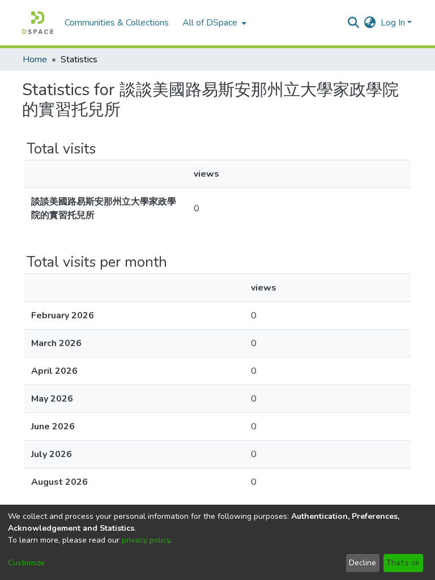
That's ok (403, 562)
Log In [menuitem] (393, 22)
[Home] (37, 22)
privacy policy (146, 540)
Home (35, 59)
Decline (362, 562)
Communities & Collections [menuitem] (117, 22)
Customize (26, 562)
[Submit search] (354, 22)
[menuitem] (213, 22)
